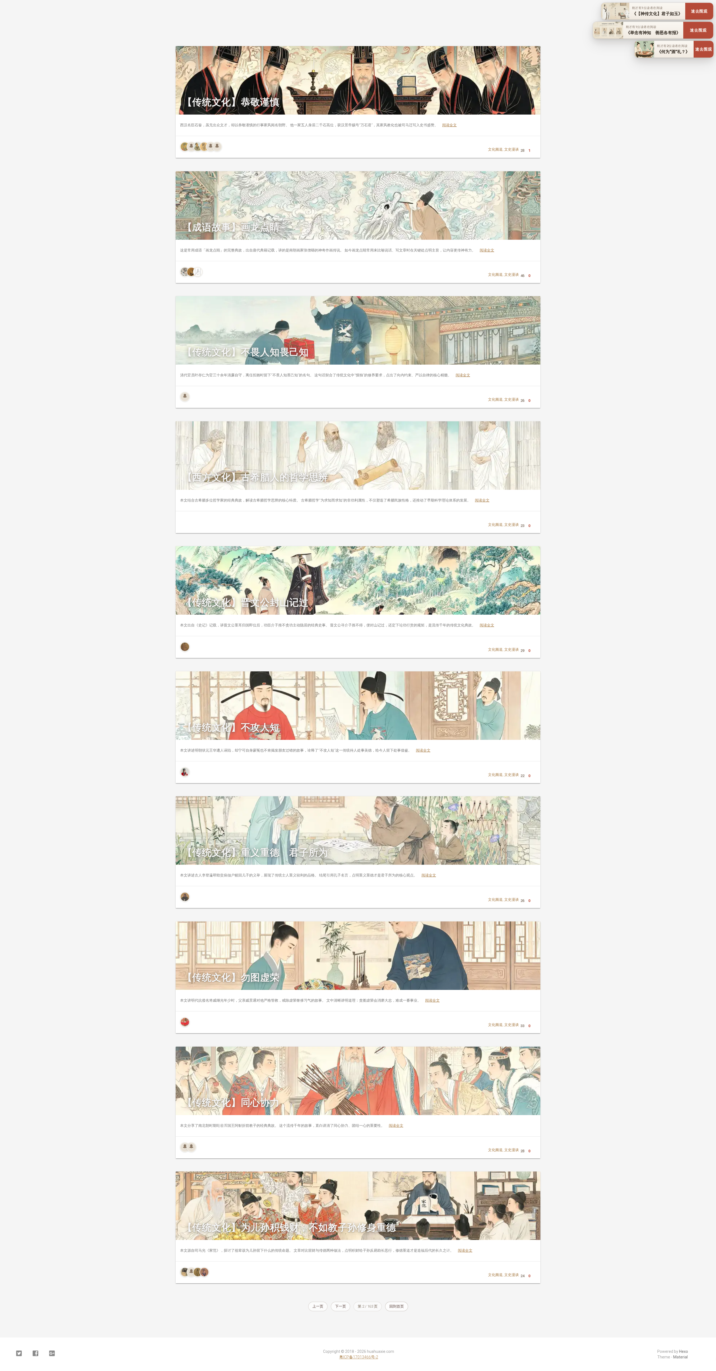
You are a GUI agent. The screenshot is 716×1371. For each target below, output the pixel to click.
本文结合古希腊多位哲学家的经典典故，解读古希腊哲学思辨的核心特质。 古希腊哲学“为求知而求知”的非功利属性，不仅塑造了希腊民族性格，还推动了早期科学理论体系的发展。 (334, 500)
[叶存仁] (185, 396)
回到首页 (396, 1306)
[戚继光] (185, 1022)
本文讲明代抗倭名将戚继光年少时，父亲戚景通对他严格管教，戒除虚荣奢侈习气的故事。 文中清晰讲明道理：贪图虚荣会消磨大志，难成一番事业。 (310, 1000)
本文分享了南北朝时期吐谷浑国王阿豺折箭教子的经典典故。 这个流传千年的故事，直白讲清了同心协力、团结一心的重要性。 (291, 1125)
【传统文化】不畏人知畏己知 (246, 352)
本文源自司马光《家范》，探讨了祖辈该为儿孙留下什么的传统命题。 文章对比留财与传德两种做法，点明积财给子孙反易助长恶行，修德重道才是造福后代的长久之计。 (326, 1250)
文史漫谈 (511, 149)
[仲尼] (185, 897)
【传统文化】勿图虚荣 (231, 977)
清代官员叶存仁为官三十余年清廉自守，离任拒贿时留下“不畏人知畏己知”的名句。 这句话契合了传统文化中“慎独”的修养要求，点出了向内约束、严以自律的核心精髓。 (325, 375)
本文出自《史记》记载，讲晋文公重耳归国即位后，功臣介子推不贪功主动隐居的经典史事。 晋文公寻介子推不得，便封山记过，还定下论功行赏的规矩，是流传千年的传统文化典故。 (337, 625)
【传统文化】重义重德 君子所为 (255, 852)
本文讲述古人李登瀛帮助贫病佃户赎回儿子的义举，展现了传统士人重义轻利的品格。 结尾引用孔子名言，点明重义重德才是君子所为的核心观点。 (308, 875)
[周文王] (204, 1272)
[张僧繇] (185, 272)
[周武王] (197, 1272)
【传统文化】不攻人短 (231, 727)
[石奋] (210, 146)
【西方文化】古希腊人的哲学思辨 (255, 477)
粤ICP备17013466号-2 (358, 1357)
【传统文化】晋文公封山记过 (246, 602)
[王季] (191, 1272)
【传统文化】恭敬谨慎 (231, 102)
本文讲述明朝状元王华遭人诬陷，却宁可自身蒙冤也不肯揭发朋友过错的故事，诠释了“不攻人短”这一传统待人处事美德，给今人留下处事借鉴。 (305, 750)
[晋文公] (185, 647)
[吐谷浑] (185, 1147)
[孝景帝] (204, 146)
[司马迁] (197, 146)
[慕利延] (191, 1147)
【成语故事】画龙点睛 (231, 227)
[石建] (217, 146)
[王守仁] (185, 772)
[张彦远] (197, 272)
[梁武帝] (191, 272)
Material (680, 1357)
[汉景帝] (185, 146)
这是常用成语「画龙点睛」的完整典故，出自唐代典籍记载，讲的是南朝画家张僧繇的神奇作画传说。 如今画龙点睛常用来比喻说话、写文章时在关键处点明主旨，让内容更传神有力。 (337, 250)
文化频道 (495, 149)
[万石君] (191, 146)
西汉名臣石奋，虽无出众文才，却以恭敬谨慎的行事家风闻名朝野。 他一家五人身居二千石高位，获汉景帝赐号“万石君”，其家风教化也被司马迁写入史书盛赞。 (318, 125)
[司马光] (185, 1272)
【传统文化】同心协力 (231, 1102)
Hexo (683, 1351)
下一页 (340, 1306)
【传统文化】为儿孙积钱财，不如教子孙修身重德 (289, 1227)
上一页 (317, 1306)
